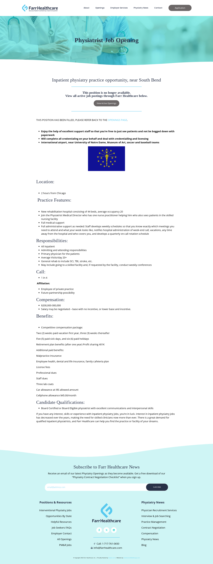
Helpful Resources (61, 521)
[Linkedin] (114, 530)
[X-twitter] (106, 530)
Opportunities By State (59, 516)
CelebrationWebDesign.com (132, 558)
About (86, 8)
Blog (143, 545)
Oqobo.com (111, 558)
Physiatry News (141, 8)
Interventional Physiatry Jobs (55, 510)
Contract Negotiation (153, 527)
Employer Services (119, 8)
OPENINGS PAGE (117, 120)
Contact (158, 8)
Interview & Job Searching (155, 516)
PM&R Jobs (65, 545)
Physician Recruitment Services (159, 510)
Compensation (149, 533)
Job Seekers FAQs (62, 527)
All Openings (64, 539)
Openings (100, 8)
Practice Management (153, 521)
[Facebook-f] (99, 530)
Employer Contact (61, 533)
